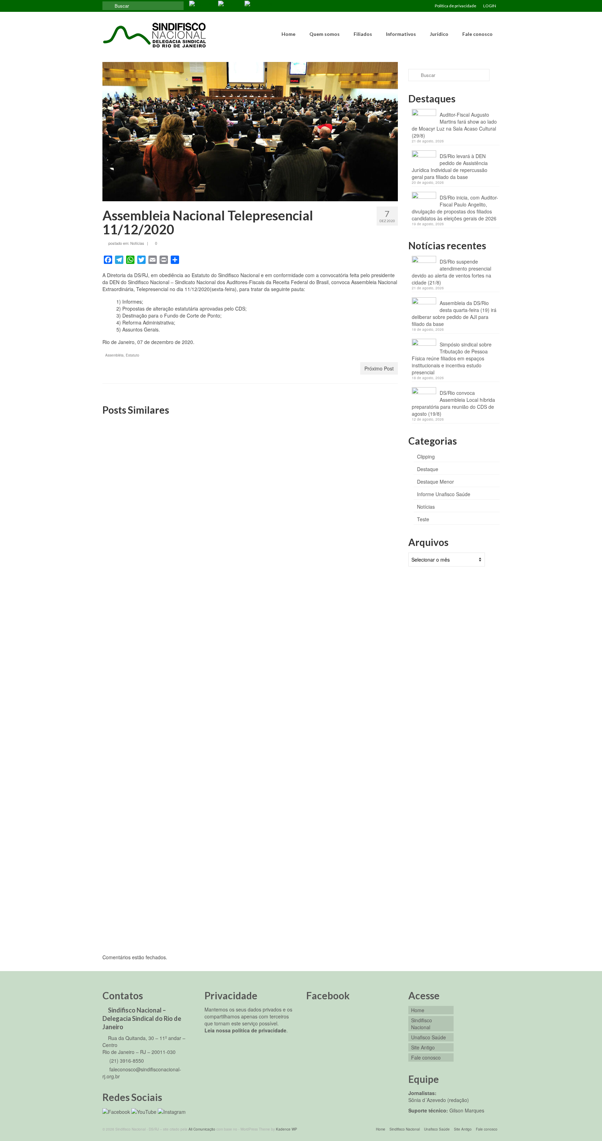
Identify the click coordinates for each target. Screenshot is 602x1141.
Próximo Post (379, 368)
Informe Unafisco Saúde (443, 494)
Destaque (427, 469)
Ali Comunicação (201, 1129)
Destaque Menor (435, 481)
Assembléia (114, 355)
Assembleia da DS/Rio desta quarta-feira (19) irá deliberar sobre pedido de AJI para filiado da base (454, 313)
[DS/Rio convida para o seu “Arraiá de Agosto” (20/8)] (350, 648)
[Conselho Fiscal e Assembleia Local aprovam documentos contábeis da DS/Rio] (249, 467)
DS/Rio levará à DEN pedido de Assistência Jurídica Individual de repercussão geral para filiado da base (450, 166)
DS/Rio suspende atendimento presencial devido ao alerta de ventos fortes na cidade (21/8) (451, 272)
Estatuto (132, 355)
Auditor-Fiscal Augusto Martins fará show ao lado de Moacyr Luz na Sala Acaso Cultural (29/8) (454, 125)
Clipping (426, 456)
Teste (423, 519)
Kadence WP (286, 1129)
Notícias (137, 243)
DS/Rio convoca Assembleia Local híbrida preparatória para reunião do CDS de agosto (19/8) (453, 403)
